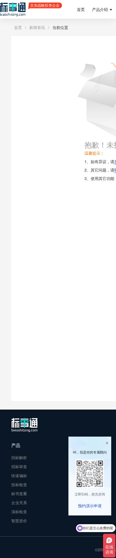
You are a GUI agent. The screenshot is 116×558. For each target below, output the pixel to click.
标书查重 (19, 493)
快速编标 (19, 475)
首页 (81, 9)
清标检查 (19, 511)
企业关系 (19, 502)
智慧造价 (19, 520)
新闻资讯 (37, 27)
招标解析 (19, 457)
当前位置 (60, 27)
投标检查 (19, 484)
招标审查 (19, 466)
